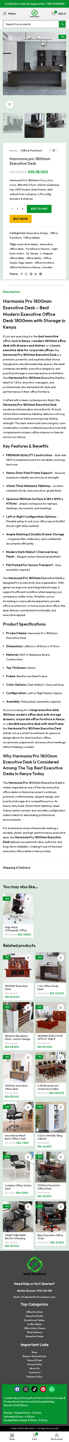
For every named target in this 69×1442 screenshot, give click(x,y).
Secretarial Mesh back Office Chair (15, 1137)
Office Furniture (31, 150)
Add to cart (39, 208)
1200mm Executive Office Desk (48, 1187)
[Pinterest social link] (31, 274)
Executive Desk (19, 307)
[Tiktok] (34, 1389)
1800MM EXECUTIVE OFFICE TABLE (50, 1037)
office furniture (44, 262)
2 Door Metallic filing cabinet (49, 1137)
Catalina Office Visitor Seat (18, 1187)
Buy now (20, 219)
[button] (28, 899)
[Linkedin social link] (36, 274)
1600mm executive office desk (16, 1087)
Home (14, 150)
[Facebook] (17, 1389)
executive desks (27, 244)
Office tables (31, 237)
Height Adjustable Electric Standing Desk (15, 1238)
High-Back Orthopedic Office (16, 928)
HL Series (32, 253)
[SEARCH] (62, 24)
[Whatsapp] (52, 1389)
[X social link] (26, 274)
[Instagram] (26, 1389)
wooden (47, 267)
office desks (33, 258)
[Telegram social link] (40, 274)
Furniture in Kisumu (37, 249)
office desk (10, 341)
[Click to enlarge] (9, 104)
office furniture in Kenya (25, 267)
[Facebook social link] (22, 274)
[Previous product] (50, 150)
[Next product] (57, 150)
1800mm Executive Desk (45, 783)
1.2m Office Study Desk (47, 987)
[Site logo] (34, 13)
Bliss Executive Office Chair (50, 1236)
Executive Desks (37, 233)
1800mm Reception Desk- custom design (17, 1037)
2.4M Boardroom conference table (48, 1087)
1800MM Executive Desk (16, 987)
